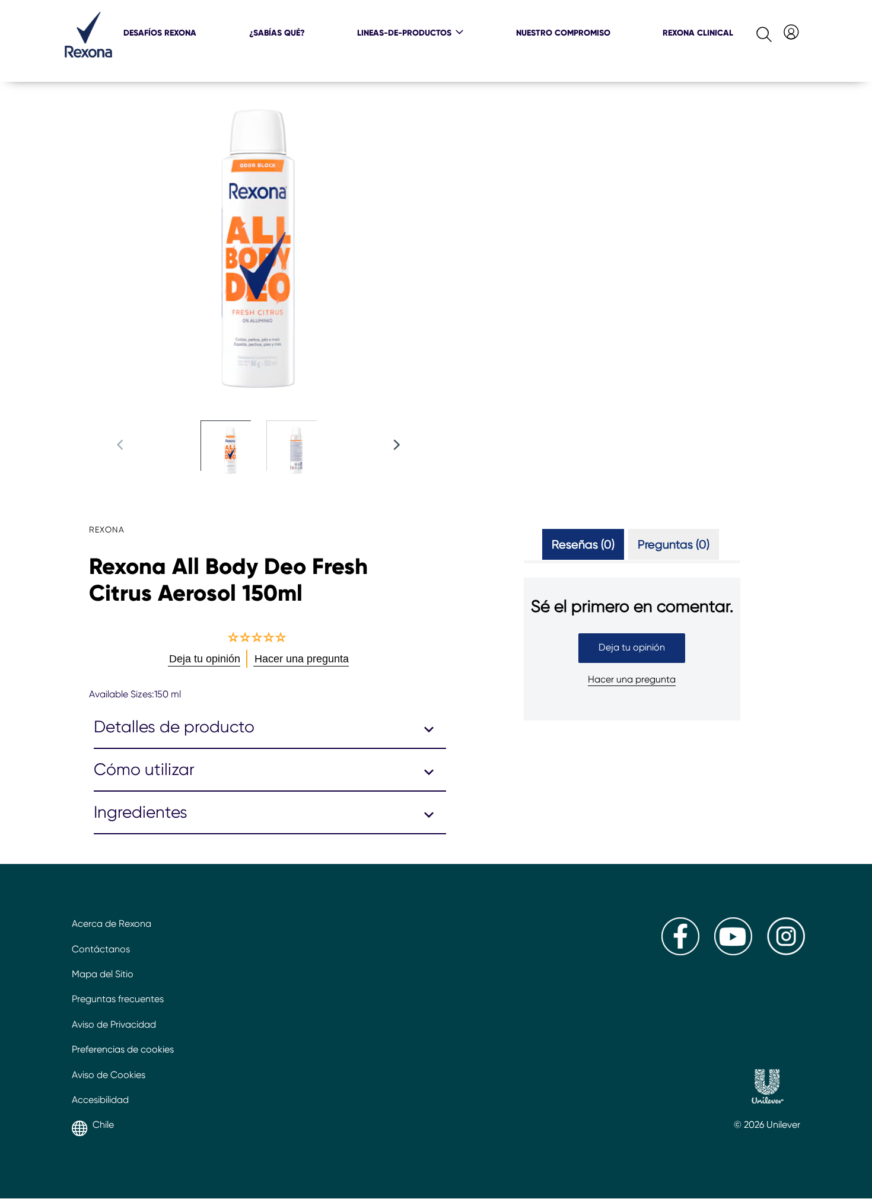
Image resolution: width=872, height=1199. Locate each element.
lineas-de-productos (404, 32)
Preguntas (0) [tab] (673, 544)
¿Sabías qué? (277, 32)
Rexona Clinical (698, 32)
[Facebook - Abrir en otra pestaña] (680, 952)
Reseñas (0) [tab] (583, 544)
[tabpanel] (632, 668)
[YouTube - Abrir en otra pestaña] (733, 952)
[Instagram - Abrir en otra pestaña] (786, 952)
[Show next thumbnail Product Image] (396, 445)
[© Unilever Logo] (767, 1088)
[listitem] (233, 457)
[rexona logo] (88, 54)
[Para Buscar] (754, 32)
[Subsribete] (790, 30)
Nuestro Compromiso (563, 32)
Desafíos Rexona (159, 32)
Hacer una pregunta (632, 679)
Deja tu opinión (632, 647)
